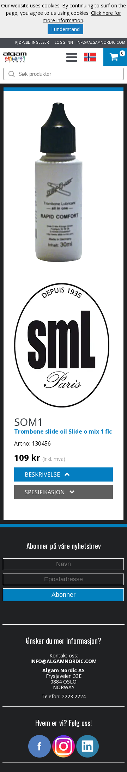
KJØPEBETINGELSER (31, 42)
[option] (58, 183)
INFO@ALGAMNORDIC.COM (101, 42)
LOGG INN (63, 42)
